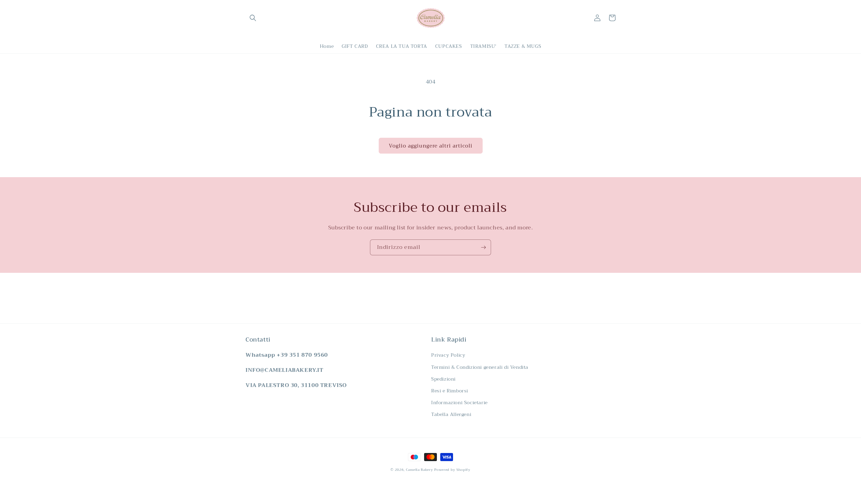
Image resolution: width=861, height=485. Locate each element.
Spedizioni (443, 379)
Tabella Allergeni (451, 414)
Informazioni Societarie (459, 402)
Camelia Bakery (419, 470)
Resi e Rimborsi (449, 391)
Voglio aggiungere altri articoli (431, 145)
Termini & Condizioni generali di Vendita (479, 367)
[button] (253, 17)
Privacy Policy (448, 355)
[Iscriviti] (483, 247)
